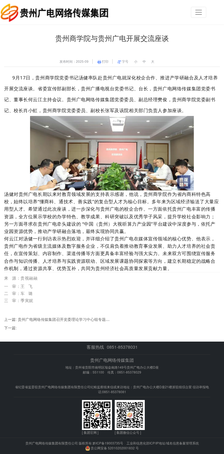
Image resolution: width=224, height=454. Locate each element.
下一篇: (10, 327)
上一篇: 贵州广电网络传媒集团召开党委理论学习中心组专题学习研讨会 (64, 319)
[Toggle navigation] (198, 12)
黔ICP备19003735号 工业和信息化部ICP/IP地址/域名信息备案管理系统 (146, 443)
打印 (104, 61)
